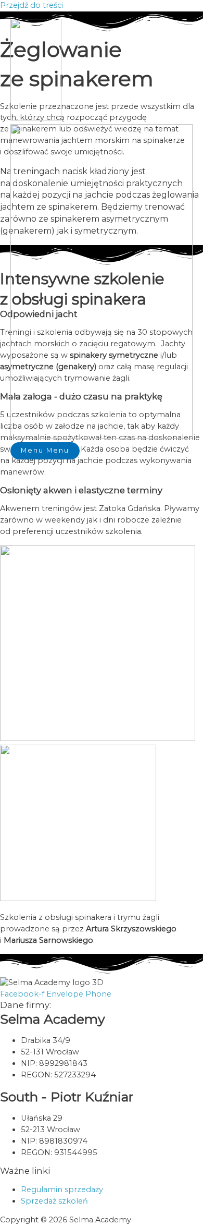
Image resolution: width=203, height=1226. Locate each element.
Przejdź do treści (31, 5)
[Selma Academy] (35, 118)
